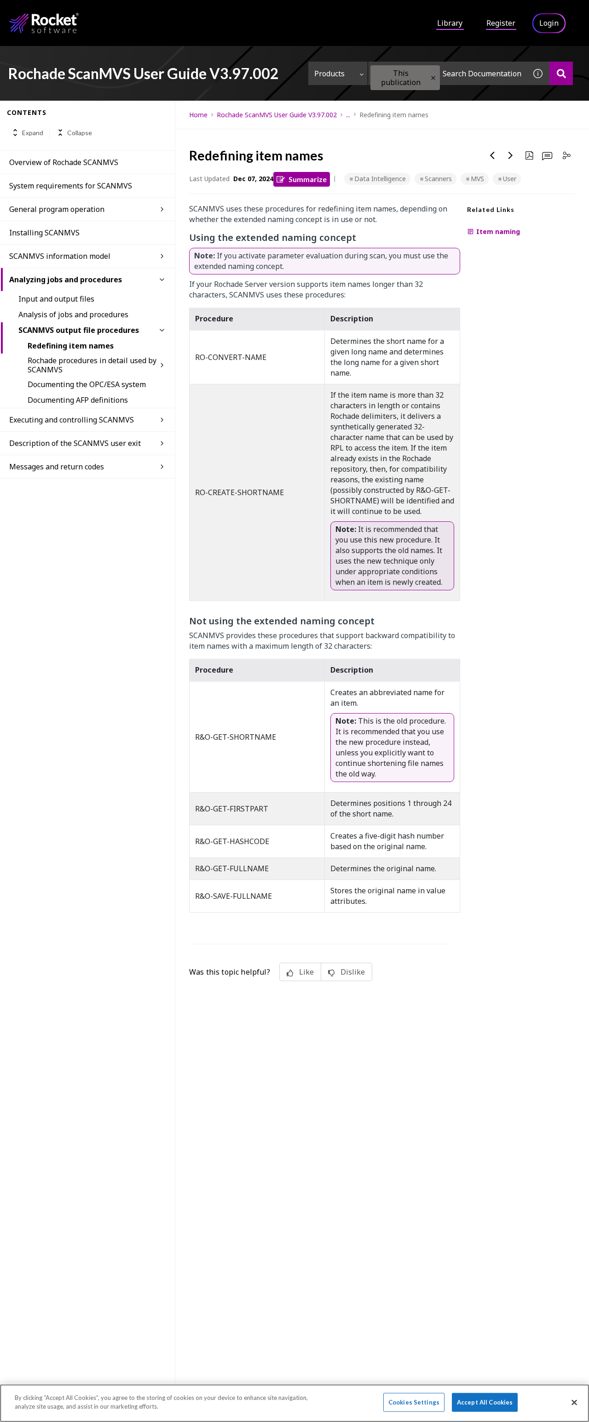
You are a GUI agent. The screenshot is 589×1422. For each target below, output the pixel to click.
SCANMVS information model (59, 256)
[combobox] (447, 73)
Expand (32, 133)
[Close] (574, 1402)
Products (329, 74)
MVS (477, 178)
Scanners (438, 178)
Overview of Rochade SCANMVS (63, 162)
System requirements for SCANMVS (70, 186)
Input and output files (56, 299)
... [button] (348, 115)
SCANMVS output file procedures (78, 330)
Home (198, 115)
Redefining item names (71, 346)
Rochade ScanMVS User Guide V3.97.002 (277, 115)
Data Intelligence (380, 178)
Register (500, 23)
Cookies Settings (413, 1402)
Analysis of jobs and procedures (73, 314)
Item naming (498, 231)
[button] (433, 77)
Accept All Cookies (485, 1402)
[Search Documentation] (561, 73)
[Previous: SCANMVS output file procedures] (492, 155)
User (509, 178)
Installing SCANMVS (44, 233)
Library (449, 23)
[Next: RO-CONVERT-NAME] (511, 155)
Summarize (308, 179)
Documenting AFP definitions (78, 400)
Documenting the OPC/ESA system (87, 384)
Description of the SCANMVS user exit (75, 443)
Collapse (79, 133)
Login (549, 23)
